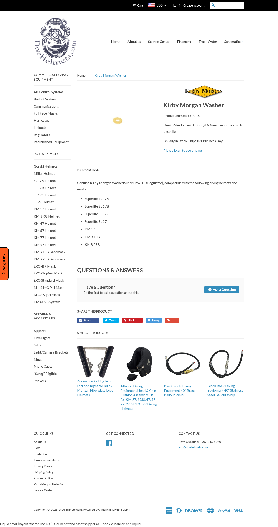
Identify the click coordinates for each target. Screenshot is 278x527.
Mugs (38, 359)
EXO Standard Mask (49, 280)
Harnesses (41, 120)
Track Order (208, 41)
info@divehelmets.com (193, 447)
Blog (37, 448)
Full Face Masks (46, 113)
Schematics (233, 41)
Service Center (159, 41)
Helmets (40, 127)
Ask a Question (224, 289)
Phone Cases (43, 366)
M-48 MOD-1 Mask (49, 287)
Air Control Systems (48, 92)
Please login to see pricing (183, 150)
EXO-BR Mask (45, 266)
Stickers (40, 381)
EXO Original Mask (48, 273)
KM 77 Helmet (45, 237)
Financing (184, 41)
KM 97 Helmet (45, 245)
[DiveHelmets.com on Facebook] (109, 442)
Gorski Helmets (45, 166)
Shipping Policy (43, 472)
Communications (46, 106)
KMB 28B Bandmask (49, 259)
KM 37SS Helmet (47, 216)
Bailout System (45, 99)
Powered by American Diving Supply (106, 509)
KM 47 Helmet (45, 223)
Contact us (41, 454)
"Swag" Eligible (45, 373)
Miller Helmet (44, 173)
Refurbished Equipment (51, 142)
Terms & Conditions (47, 460)
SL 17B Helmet (45, 188)
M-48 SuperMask (47, 295)
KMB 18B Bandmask (49, 252)
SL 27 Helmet (44, 202)
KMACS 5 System (47, 302)
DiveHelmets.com (70, 509)
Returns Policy (43, 478)
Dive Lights (42, 338)
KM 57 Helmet (45, 230)
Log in (177, 5)
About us (134, 41)
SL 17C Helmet (45, 195)
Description (88, 170)
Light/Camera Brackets (51, 352)
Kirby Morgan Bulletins (48, 484)
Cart (140, 5)
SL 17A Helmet (45, 180)
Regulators (42, 135)
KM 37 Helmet (45, 209)
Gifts (37, 345)
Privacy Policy (43, 466)
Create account (194, 5)
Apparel (40, 331)
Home (115, 41)
